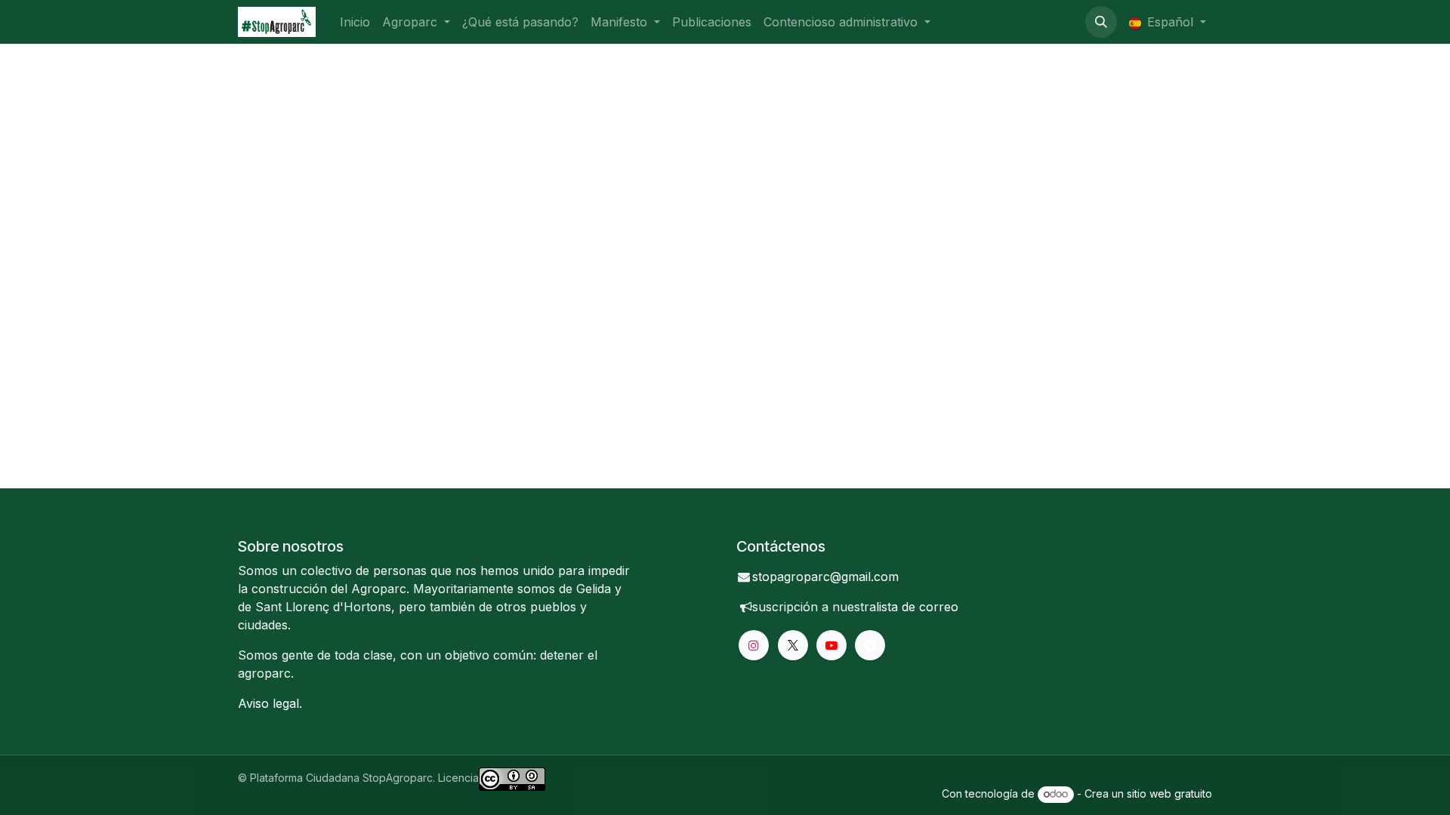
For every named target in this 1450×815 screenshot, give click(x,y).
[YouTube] (831, 645)
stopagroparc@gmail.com (825, 576)
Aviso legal (268, 703)
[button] (1101, 22)
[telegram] (870, 645)
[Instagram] (754, 645)
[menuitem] (355, 22)
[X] (793, 645)
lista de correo (917, 606)
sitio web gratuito (1169, 793)
